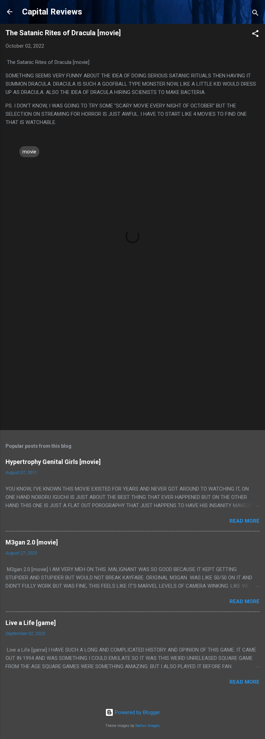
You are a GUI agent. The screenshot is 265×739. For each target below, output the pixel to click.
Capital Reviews (52, 12)
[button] (255, 34)
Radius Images (147, 725)
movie (29, 152)
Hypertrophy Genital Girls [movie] (53, 461)
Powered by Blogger (137, 712)
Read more (244, 521)
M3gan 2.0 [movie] (32, 542)
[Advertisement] (132, 370)
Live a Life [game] (31, 622)
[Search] (255, 14)
